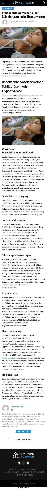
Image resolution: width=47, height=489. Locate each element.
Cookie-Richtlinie (11, 472)
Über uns (12, 469)
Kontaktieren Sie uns (24, 475)
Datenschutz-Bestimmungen (33, 472)
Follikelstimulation (10, 358)
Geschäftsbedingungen (28, 469)
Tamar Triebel (15, 23)
